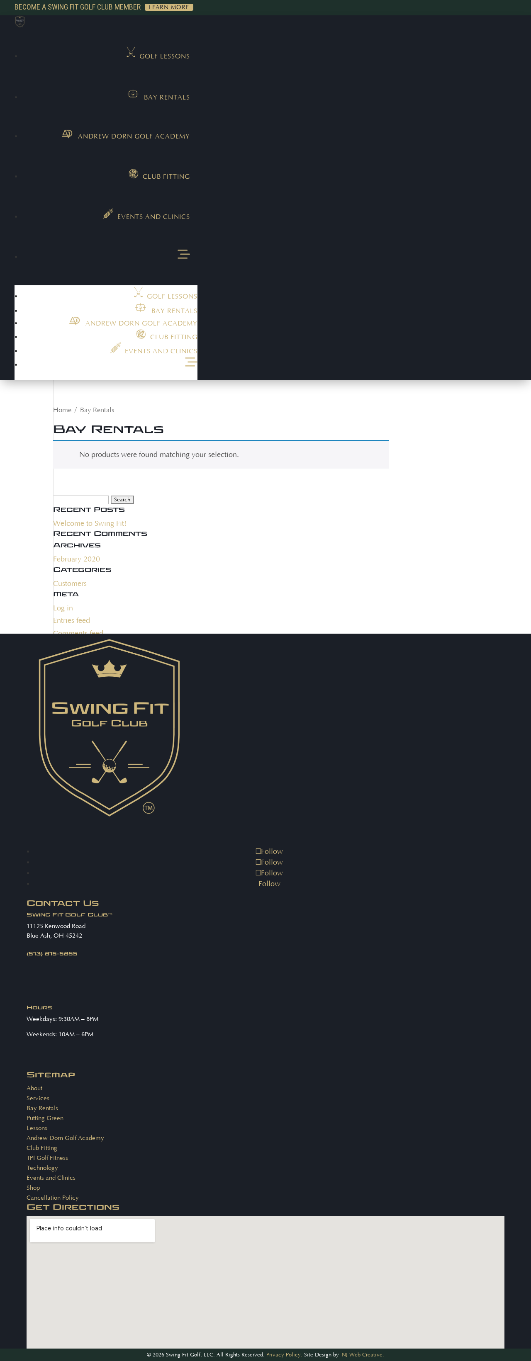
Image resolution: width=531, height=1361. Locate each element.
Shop (33, 1187)
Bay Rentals (42, 1108)
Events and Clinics (51, 1177)
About (34, 1088)
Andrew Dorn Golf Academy (65, 1138)
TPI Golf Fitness (47, 1158)
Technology (42, 1167)
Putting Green (45, 1118)
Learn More (169, 7)
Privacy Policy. (284, 1355)
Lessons (37, 1128)
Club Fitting (42, 1148)
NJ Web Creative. (363, 1355)
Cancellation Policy (53, 1197)
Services (38, 1098)
